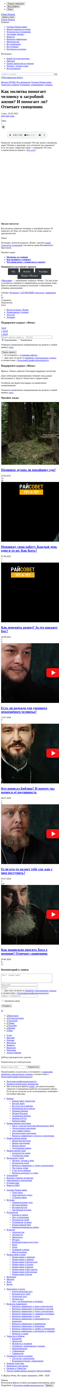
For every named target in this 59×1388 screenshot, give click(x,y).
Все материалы (14, 44)
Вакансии (11, 1047)
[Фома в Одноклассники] (15, 1018)
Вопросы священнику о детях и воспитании (33, 1165)
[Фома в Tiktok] (10, 1023)
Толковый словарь (20, 1249)
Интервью (11, 1277)
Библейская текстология (23, 1108)
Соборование (18, 1351)
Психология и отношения (19, 32)
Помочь (11, 14)
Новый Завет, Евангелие (23, 1101)
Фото (9, 1282)
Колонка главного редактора (20, 1178)
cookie (31, 1086)
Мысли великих (19, 1252)
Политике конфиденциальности (29, 1385)
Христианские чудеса (22, 1195)
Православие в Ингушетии (24, 1269)
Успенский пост (19, 1296)
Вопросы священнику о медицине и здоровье (33, 1331)
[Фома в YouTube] (12, 1025)
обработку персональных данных (40, 358)
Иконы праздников (21, 1143)
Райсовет (11, 61)
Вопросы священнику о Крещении (28, 1326)
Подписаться (33, 1067)
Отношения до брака (22, 1222)
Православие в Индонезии (24, 1272)
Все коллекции (14, 68)
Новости (11, 37)
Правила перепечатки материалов (22, 1084)
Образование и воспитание (19, 1180)
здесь (11, 347)
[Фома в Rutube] (11, 1028)
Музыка (15, 1239)
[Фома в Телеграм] (12, 1020)
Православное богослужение (20, 63)
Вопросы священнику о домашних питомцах (33, 1314)
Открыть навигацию (16, 4)
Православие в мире (16, 1254)
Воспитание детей (15, 1158)
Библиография (19, 1121)
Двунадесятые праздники (24, 1128)
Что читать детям (20, 1168)
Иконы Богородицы (21, 1141)
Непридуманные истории (19, 29)
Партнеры (11, 1050)
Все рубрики (13, 46)
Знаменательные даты (22, 1202)
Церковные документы (17, 1366)
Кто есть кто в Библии (22, 1106)
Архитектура (18, 1232)
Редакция (14, 292)
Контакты (11, 1043)
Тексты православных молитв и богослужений (29, 1371)
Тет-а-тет (31, 150)
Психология (12, 1212)
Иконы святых (19, 1145)
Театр (14, 1247)
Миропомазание (19, 1348)
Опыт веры (17, 1192)
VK (13, 271)
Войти (20, 77)
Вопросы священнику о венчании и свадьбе (32, 1309)
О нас (9, 1035)
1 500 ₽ (4, 331)
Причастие (17, 1341)
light (3, 116)
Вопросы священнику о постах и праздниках (33, 1136)
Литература (17, 1235)
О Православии (19, 1197)
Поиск (10, 9)
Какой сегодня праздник (18, 58)
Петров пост (18, 1299)
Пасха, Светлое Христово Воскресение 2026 (33, 1126)
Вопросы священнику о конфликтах (29, 1324)
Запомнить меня (12, 1001)
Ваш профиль (13, 7)
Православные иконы (17, 1138)
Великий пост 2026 (21, 1294)
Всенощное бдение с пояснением (27, 1361)
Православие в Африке (23, 1259)
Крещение (17, 1338)
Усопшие (11, 317)
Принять (49, 1385)
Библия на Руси (19, 1118)
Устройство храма (20, 1155)
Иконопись (17, 1237)
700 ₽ (3, 328)
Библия (10, 1098)
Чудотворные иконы (21, 1148)
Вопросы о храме (20, 1333)
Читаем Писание (20, 1113)
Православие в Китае (22, 1274)
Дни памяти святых (21, 1131)
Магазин (11, 1038)
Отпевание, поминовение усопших (36, 85)
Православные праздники (19, 1123)
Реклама (10, 1040)
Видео (9, 1284)
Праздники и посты (16, 1289)
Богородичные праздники (24, 1133)
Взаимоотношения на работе (25, 1227)
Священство (18, 1353)
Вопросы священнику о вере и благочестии (32, 1306)
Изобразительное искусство (25, 1242)
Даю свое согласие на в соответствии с (28, 359)
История (11, 1200)
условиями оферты (28, 355)
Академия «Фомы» (15, 34)
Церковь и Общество (16, 1368)
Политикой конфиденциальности (33, 360)
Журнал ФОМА (8, 82)
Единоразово (11, 340)
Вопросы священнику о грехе (26, 1316)
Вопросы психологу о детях (25, 1173)
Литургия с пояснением (23, 1358)
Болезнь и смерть (20, 1215)
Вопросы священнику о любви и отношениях (33, 1328)
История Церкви (20, 1205)
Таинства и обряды (10, 85)
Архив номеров (14, 1052)
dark (7, 116)
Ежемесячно (26, 340)
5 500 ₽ (4, 334)
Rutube (26, 271)
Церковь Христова (15, 1363)
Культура (11, 1230)
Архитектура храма (21, 1153)
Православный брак (21, 1225)
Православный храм (16, 1150)
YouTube (43, 271)
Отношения (12, 1175)
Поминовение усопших (18, 312)
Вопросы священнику (17, 39)
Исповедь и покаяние (22, 1343)
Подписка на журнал (16, 49)
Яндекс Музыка (29, 275)
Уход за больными (20, 1217)
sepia (12, 116)
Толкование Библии (21, 1116)
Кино (14, 1244)
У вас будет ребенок (21, 1170)
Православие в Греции (22, 1264)
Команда (11, 1045)
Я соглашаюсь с (20, 355)
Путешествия (13, 1183)
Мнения (10, 1279)
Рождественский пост (22, 1291)
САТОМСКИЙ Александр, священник (37, 292)
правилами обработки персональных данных (27, 1073)
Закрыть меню (8, 17)
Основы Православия (17, 27)
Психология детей (20, 1163)
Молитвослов (13, 42)
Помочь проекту (9, 352)
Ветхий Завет (18, 1103)
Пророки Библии (20, 1111)
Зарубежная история (21, 1210)
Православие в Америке (23, 1257)
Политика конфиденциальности (22, 1081)
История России (19, 1207)
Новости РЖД (13, 1185)
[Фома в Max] (10, 1030)
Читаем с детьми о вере (17, 66)
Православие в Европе (22, 1267)
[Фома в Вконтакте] (13, 1016)
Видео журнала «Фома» (18, 310)
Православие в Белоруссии (24, 1262)
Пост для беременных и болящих (27, 1301)
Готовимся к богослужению (20, 1356)
